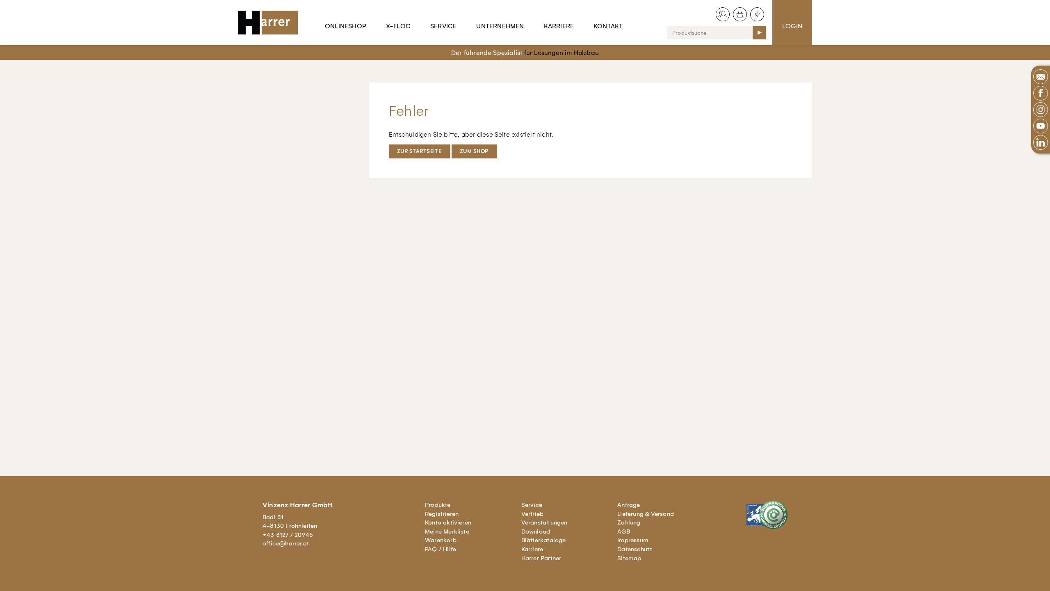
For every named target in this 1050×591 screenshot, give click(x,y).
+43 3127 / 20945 (287, 534)
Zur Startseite (419, 151)
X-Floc (398, 26)
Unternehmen (500, 26)
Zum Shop (474, 151)
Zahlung (628, 522)
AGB (623, 531)
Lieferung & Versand (645, 514)
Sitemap (629, 558)
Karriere (559, 26)
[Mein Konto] (723, 14)
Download (535, 531)
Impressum (632, 540)
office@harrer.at (285, 543)
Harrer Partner (541, 558)
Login (792, 26)
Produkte (438, 505)
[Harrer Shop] (271, 22)
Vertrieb (532, 514)
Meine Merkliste (447, 531)
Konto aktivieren (448, 522)
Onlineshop (345, 26)
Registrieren (442, 514)
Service (443, 26)
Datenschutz (634, 549)
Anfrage (628, 505)
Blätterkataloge (543, 540)
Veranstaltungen (544, 522)
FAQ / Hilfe (440, 549)
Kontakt (608, 26)
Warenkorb (441, 540)
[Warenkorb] (740, 14)
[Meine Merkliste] (757, 14)
